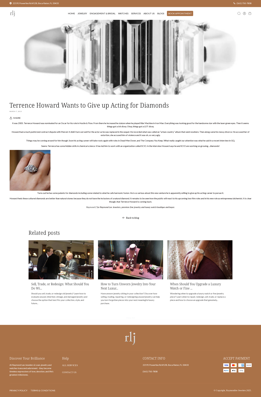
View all (130, 318)
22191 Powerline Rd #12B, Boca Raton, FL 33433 (36, 3)
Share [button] (17, 118)
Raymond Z (91, 207)
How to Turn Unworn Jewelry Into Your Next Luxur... (128, 286)
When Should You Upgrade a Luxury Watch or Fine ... (195, 286)
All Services (70, 365)
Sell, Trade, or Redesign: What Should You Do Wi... (60, 286)
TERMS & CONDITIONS (43, 390)
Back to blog (132, 217)
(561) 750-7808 (244, 3)
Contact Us (69, 372)
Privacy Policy (18, 390)
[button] (239, 13)
